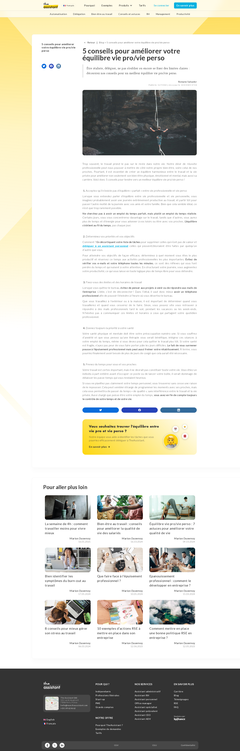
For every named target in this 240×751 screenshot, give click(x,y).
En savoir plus (185, 5)
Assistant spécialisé (146, 707)
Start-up (100, 699)
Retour (91, 42)
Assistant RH (142, 695)
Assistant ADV (143, 719)
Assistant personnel (146, 699)
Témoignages (181, 699)
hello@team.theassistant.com (74, 705)
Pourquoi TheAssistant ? (109, 725)
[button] (69, 5)
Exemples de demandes (108, 729)
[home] (50, 5)
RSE (176, 703)
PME (98, 703)
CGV (116, 745)
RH (148, 14)
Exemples (106, 5)
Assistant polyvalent (146, 711)
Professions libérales (107, 695)
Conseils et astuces (129, 14)
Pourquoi (89, 5)
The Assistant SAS (69, 698)
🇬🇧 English (49, 719)
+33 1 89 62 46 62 (68, 708)
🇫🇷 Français (49, 723)
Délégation (79, 14)
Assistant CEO (143, 715)
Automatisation (58, 14)
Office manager (143, 703)
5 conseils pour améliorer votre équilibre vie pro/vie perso (59, 47)
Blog (101, 42)
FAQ (176, 707)
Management (163, 14)
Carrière (178, 691)
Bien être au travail (101, 14)
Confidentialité (188, 745)
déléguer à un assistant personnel (105, 245)
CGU (154, 745)
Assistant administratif (148, 691)
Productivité (183, 14)
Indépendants (103, 691)
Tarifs (142, 5)
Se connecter (161, 5)
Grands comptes (105, 707)
